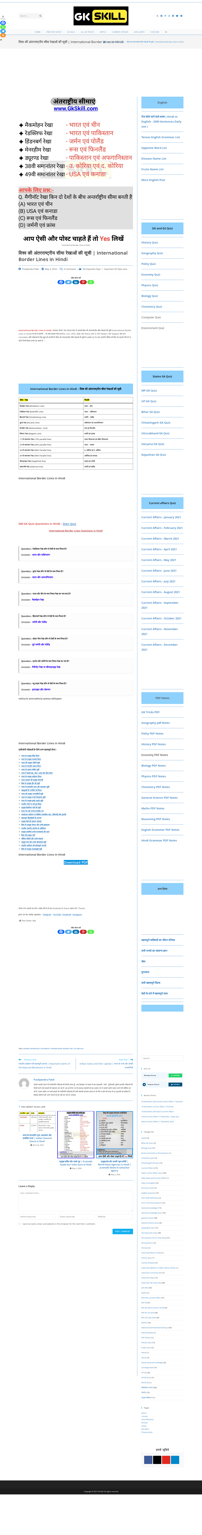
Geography (45, 1049)
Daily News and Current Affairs (153, 1178)
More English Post (153, 180)
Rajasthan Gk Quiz (153, 455)
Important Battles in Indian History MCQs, (158, 1268)
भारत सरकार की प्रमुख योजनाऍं (32, 780)
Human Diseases (148, 1263)
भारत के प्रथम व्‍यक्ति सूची (30, 769)
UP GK (143, 1372)
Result (143, 1352)
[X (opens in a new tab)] (157, 16)
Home (143, 1426)
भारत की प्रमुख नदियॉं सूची (30, 762)
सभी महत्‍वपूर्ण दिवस (150, 983)
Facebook (66, 914)
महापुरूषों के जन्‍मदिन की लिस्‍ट (31, 790)
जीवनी (143, 1392)
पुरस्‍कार (145, 972)
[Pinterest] (83, 282)
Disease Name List (153, 158)
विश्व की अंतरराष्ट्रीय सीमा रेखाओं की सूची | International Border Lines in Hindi (155, 42)
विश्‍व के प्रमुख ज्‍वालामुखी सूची (31, 849)
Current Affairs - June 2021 (159, 570)
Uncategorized (147, 1367)
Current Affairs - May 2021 (158, 560)
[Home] (104, 42)
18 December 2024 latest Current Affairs (157, 1111)
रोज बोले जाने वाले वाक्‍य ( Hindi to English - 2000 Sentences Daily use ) (161, 121)
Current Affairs (147, 1168)
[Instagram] (157, 1460)
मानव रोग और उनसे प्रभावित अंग (32, 811)
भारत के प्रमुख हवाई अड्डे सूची (32, 800)
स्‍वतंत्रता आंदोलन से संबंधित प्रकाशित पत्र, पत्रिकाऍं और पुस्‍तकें (43, 814)
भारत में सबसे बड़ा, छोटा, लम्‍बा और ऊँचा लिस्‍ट (37, 773)
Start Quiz (69, 524)
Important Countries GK (151, 1273)
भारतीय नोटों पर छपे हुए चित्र (31, 804)
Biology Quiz (149, 296)
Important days (147, 1277)
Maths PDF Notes (152, 808)
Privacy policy (147, 1432)
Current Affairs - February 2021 (162, 528)
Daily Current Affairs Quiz (151, 1173)
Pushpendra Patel (30, 269)
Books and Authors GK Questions (155, 1153)
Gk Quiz (144, 1422)
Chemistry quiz (147, 1158)
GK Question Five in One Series (153, 1238)
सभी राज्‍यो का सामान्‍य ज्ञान (154, 951)
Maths (144, 1293)
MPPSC (144, 1322)
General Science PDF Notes (159, 798)
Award (144, 1138)
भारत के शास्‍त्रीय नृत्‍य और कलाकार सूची (35, 786)
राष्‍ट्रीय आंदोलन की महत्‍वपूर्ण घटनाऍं (33, 845)
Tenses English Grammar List (160, 137)
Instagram (77, 914)
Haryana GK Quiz (152, 444)
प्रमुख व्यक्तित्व (146, 1397)
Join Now (176, 1075)
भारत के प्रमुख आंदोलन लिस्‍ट (31, 776)
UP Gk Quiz (145, 1377)
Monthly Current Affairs (151, 1297)
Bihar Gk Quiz (150, 412)
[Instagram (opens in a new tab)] (169, 16)
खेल (143, 961)
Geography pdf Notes (155, 723)
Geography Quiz (152, 253)
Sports (144, 1357)
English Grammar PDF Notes (160, 830)
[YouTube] (166, 1460)
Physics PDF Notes (153, 776)
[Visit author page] (24, 1083)
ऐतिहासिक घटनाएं (147, 1387)
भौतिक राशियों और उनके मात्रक (32, 838)
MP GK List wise (147, 1312)
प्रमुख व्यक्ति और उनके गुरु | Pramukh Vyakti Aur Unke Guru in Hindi (75, 1163)
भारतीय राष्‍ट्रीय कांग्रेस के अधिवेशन (33, 828)
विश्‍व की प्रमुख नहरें (28, 835)
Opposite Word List (154, 148)
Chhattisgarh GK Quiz (155, 422)
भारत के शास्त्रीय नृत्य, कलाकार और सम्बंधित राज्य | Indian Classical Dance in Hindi (37, 1138)
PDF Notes (145, 1337)
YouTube (57, 914)
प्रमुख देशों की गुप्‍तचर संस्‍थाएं (31, 821)
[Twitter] (68, 282)
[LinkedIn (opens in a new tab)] (173, 16)
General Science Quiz (149, 1223)
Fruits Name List (152, 169)
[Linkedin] (75, 282)
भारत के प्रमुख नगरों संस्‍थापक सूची (33, 797)
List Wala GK (78, 1049)
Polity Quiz (148, 264)
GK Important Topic (92, 269)
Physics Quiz (149, 285)
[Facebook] (61, 282)
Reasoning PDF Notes (155, 819)
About (143, 1413)
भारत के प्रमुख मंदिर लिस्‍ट (30, 755)
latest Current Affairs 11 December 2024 (157, 1121)
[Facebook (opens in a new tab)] (161, 16)
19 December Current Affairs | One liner (157, 1106)
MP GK (144, 1302)
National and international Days (154, 1327)
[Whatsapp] (90, 282)
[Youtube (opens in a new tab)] (177, 16)
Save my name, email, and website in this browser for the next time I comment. (59, 1224)
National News (147, 1332)
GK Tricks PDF (150, 712)
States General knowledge (152, 1362)
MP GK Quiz (149, 390)
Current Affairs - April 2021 (159, 549)
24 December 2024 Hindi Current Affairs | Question (162, 1101)
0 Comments (70, 269)
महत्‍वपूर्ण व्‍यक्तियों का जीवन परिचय (158, 940)
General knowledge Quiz (151, 1213)
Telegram (47, 914)
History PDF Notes (153, 744)
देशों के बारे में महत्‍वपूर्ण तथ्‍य (154, 993)
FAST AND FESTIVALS (149, 1198)
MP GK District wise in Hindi (152, 1307)
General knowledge (31, 1049)
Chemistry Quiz (151, 306)
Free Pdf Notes (147, 1419)
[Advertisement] (101, 76)
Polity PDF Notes (152, 733)
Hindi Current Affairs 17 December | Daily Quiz (160, 1116)
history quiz (146, 1258)
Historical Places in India (151, 1252)
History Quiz (149, 242)
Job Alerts (145, 1429)
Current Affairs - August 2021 (160, 592)
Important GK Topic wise (115, 269)
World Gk (145, 1382)
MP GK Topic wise (148, 1317)
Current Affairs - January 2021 (161, 517)
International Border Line (62, 1049)
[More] (3, 35)
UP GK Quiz (149, 401)
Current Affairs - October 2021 (161, 618)
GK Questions (147, 1243)
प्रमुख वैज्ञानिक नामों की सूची (31, 807)
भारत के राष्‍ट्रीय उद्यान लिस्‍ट (31, 766)
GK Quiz (144, 1248)
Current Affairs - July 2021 (158, 581)
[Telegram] (3, 31)
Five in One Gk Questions (151, 1203)
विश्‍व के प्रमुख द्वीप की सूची (30, 783)
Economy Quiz (150, 274)
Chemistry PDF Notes (155, 787)
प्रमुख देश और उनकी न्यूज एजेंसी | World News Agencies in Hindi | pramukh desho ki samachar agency (114, 1166)
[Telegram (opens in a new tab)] (181, 16)
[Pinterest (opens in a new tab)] (165, 16)
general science (147, 1218)
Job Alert (144, 1287)
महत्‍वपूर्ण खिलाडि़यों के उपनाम (31, 818)
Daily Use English (148, 1183)
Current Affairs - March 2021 (160, 538)
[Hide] (1, 40)
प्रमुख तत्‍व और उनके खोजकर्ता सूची (33, 842)
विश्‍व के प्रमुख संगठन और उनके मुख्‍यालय (35, 824)
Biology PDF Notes (153, 765)
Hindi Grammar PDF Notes (159, 840)
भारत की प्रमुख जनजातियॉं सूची (32, 793)
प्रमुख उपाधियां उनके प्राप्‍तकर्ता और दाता (35, 831)
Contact (144, 1416)
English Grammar (148, 1193)
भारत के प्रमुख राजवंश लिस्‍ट (31, 759)
